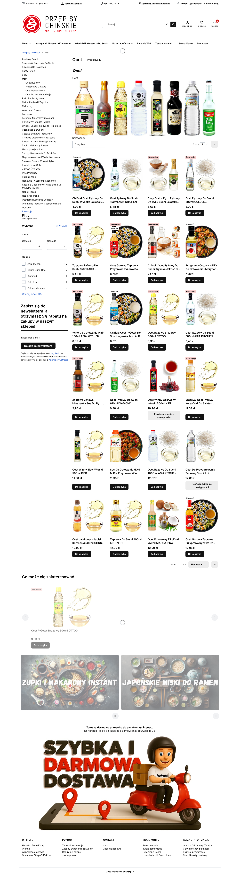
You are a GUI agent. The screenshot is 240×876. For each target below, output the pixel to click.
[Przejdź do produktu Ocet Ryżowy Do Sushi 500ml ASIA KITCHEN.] (201, 309)
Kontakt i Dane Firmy (33, 845)
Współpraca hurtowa (33, 852)
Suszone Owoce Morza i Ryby (38, 161)
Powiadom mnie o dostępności (164, 416)
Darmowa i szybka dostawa (156, 3)
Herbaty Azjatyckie (32, 149)
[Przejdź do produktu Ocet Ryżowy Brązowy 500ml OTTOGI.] (164, 309)
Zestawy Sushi (30, 59)
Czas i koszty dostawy (195, 855)
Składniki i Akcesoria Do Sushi (38, 63)
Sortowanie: (78, 137)
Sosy (24, 74)
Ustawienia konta (152, 852)
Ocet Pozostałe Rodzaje (38, 94)
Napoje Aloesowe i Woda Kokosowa (41, 157)
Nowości (26, 207)
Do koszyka (81, 212)
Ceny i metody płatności (196, 848)
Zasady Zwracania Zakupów (77, 848)
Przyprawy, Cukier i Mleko (36, 121)
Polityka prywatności (194, 852)
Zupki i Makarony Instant (35, 145)
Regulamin (55, 353)
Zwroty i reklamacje (72, 845)
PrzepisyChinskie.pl (31, 52)
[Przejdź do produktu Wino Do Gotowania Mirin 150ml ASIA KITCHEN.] (88, 309)
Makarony (27, 106)
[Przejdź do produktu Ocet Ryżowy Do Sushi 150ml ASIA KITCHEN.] (126, 174)
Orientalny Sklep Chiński (35, 855)
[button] (173, 24)
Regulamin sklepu (71, 852)
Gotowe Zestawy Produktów (37, 133)
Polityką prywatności (58, 360)
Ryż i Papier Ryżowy (33, 98)
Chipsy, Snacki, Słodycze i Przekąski (41, 125)
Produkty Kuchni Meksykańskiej (39, 141)
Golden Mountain (36, 288)
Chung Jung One (36, 270)
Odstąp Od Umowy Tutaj (196, 845)
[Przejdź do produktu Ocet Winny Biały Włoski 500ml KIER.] (88, 446)
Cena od (26, 240)
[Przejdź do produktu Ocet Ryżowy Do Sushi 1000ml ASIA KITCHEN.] (164, 446)
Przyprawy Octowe (35, 86)
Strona (196, 144)
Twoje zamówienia (152, 848)
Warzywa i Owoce (31, 110)
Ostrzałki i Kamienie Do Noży (37, 199)
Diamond (32, 276)
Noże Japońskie (30, 195)
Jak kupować (69, 855)
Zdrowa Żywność (31, 169)
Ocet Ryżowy (32, 82)
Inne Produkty (29, 172)
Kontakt (107, 845)
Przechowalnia (150, 845)
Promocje (27, 211)
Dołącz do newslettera (38, 345)
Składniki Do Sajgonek (34, 67)
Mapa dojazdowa (112, 848)
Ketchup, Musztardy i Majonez (38, 118)
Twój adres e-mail (30, 337)
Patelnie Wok (29, 176)
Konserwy (27, 114)
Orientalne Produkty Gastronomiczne (41, 203)
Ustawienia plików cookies (157, 855)
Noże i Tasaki (29, 191)
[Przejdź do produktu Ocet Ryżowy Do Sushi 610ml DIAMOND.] (126, 376)
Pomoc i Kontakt (73, 3)
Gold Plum (32, 282)
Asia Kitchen (33, 263)
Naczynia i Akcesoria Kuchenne (39, 180)
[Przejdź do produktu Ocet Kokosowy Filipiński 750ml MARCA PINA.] (164, 515)
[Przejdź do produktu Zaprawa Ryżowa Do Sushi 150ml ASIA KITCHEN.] (88, 241)
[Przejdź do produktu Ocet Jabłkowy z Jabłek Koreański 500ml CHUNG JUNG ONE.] (88, 515)
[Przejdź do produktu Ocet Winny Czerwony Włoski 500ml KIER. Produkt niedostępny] (164, 376)
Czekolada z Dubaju (33, 129)
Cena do (51, 240)
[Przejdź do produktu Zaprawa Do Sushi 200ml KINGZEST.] (126, 515)
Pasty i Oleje (28, 70)
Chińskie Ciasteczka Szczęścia (38, 137)
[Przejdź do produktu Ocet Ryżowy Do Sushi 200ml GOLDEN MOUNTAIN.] (201, 174)
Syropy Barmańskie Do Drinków (39, 153)
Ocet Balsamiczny (35, 90)
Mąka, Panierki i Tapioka (35, 102)
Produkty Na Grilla (31, 165)
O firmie (26, 848)
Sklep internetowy (119, 871)
